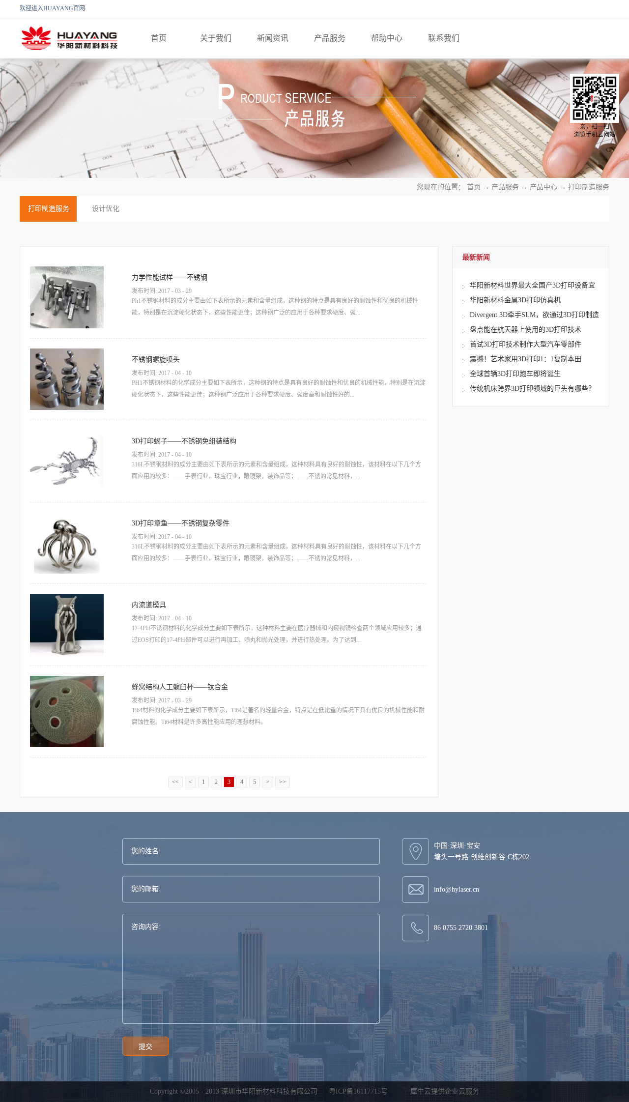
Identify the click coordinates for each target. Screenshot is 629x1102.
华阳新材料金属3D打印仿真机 (515, 300)
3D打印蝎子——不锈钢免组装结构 (184, 441)
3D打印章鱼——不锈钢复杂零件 (180, 523)
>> (282, 782)
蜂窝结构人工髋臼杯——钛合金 (180, 687)
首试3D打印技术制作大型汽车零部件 (525, 344)
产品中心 (543, 187)
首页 (159, 38)
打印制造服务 (588, 187)
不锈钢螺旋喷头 (156, 359)
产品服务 (505, 187)
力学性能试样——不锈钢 (169, 277)
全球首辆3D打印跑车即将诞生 (515, 373)
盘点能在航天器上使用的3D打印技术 (525, 329)
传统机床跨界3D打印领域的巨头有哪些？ (532, 388)
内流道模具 (149, 605)
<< (175, 782)
